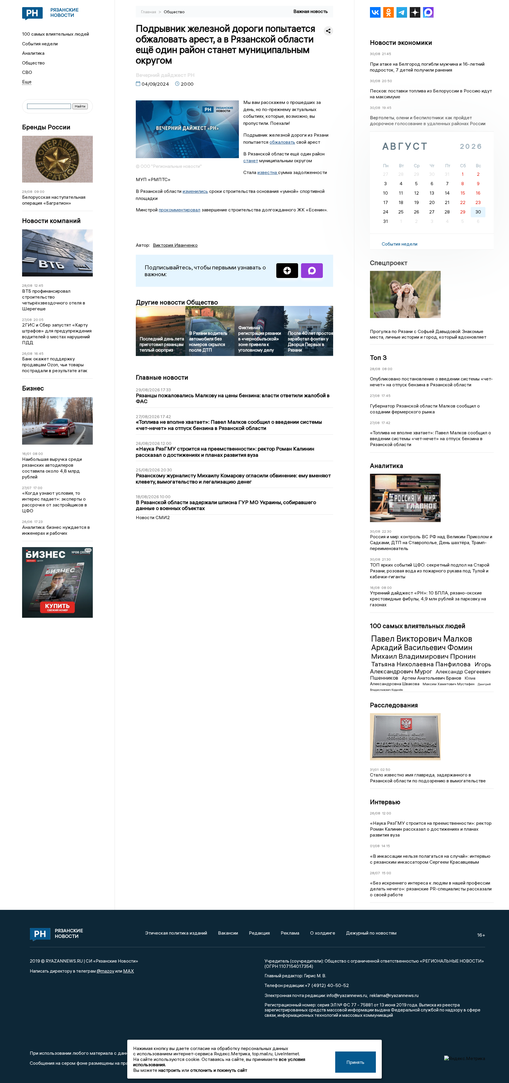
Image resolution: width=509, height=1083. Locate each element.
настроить (169, 1070)
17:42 (385, 422)
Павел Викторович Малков (421, 639)
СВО (27, 72)
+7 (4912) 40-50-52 (327, 985)
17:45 (386, 395)
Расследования (394, 705)
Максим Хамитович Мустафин (449, 684)
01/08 (375, 846)
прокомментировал (179, 210)
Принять (355, 1062)
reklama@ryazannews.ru (394, 995)
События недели (40, 44)
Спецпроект (388, 263)
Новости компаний (51, 220)
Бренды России (46, 127)
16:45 (39, 353)
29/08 (27, 191)
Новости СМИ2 (153, 517)
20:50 (387, 81)
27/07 (27, 488)
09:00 (39, 191)
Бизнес (33, 388)
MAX (128, 971)
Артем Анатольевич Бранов (432, 678)
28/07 (375, 873)
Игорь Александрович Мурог (430, 667)
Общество (33, 63)
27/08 (27, 319)
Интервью (385, 802)
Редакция (259, 933)
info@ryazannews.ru (347, 995)
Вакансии (228, 933)
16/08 (375, 587)
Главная (149, 11)
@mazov (105, 971)
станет (250, 160)
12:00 (386, 813)
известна (267, 172)
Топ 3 (378, 357)
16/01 (26, 453)
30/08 (375, 54)
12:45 (38, 285)
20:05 (39, 319)
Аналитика (33, 53)
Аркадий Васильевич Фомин (421, 647)
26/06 (27, 521)
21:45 (386, 54)
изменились (195, 191)
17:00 (37, 488)
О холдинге (322, 933)
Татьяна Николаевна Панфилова (421, 664)
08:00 (38, 453)
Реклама (290, 933)
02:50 (385, 769)
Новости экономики (401, 42)
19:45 (386, 107)
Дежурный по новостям (371, 933)
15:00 (386, 873)
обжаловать (282, 142)
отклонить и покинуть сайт (218, 1070)
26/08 (27, 353)
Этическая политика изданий (176, 933)
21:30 (386, 559)
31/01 (374, 769)
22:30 (386, 531)
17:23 (38, 521)
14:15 (385, 846)
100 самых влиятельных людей (55, 34)
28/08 (27, 285)
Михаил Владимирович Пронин (423, 656)
